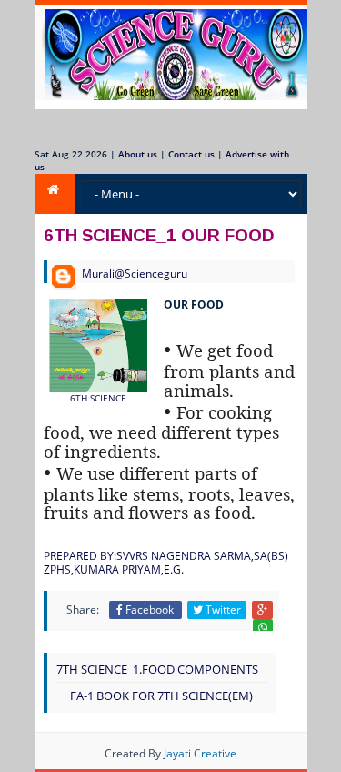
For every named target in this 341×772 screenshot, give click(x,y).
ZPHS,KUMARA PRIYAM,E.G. (114, 569)
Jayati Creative (200, 753)
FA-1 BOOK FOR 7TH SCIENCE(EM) (161, 695)
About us (137, 153)
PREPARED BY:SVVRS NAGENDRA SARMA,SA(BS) (166, 556)
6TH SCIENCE (98, 398)
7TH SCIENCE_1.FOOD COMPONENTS (157, 669)
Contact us (191, 153)
